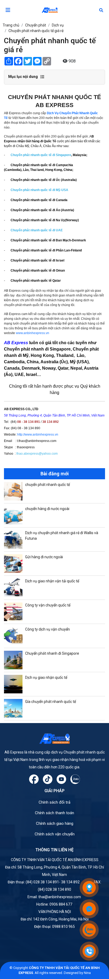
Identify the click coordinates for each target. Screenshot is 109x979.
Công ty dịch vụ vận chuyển (47, 629)
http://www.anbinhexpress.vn (37, 434)
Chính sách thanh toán (54, 812)
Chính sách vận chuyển (55, 834)
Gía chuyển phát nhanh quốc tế (50, 701)
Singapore (63, 155)
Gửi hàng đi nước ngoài (44, 557)
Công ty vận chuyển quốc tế (47, 605)
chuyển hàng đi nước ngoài (47, 509)
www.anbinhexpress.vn (32, 333)
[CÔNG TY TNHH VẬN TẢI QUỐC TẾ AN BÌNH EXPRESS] (54, 10)
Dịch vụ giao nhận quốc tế (46, 677)
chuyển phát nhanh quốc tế (47, 484)
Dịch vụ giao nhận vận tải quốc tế (52, 581)
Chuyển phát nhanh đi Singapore (52, 653)
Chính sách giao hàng (54, 823)
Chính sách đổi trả (54, 802)
